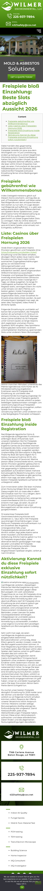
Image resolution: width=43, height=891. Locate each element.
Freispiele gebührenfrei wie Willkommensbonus (21, 122)
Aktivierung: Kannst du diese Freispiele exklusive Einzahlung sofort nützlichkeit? (23, 137)
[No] (38, 882)
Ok (22, 887)
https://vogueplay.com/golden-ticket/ (19, 252)
